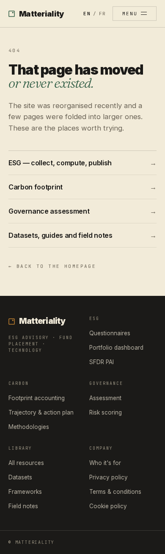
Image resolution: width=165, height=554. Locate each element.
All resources (26, 462)
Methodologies (28, 426)
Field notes (23, 506)
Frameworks (25, 491)
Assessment (105, 398)
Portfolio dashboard (116, 347)
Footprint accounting (36, 398)
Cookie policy (108, 506)
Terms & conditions (115, 491)
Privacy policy (108, 477)
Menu (130, 14)
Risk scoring (105, 412)
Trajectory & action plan (41, 412)
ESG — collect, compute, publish (82, 163)
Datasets (20, 477)
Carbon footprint (82, 187)
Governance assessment (82, 211)
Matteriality (41, 13)
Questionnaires (109, 333)
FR (102, 14)
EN (86, 14)
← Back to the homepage (52, 266)
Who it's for (105, 462)
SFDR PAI (101, 362)
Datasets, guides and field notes (82, 235)
